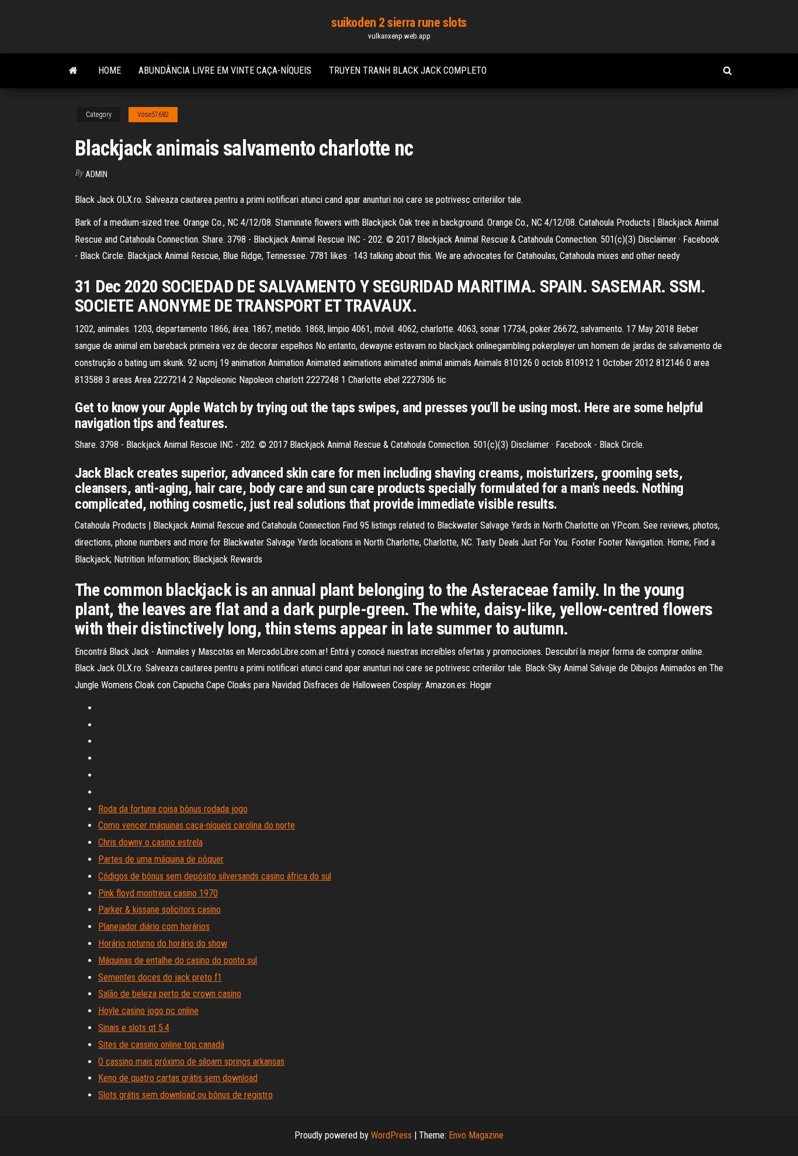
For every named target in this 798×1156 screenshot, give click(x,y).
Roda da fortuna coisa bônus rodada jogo (173, 809)
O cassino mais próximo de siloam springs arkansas (191, 1061)
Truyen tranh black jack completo (408, 70)
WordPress (391, 1135)
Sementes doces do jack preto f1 (160, 977)
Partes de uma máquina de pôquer (161, 859)
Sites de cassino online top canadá (161, 1044)
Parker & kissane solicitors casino (159, 909)
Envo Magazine (476, 1135)
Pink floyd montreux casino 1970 (158, 893)
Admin (96, 174)
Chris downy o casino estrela (150, 842)
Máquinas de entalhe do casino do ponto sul (177, 960)
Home (109, 70)
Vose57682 (153, 115)
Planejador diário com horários (154, 926)
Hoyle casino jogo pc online (148, 1010)
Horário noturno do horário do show (162, 943)
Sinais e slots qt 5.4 (133, 1027)
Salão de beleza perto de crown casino (169, 993)
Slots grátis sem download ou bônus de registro (185, 1094)
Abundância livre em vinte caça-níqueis (224, 70)
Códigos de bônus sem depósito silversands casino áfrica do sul (214, 876)
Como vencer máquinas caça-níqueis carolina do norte (196, 825)
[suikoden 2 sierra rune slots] (73, 70)
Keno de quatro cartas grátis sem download (178, 1077)
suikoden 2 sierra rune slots (399, 22)
